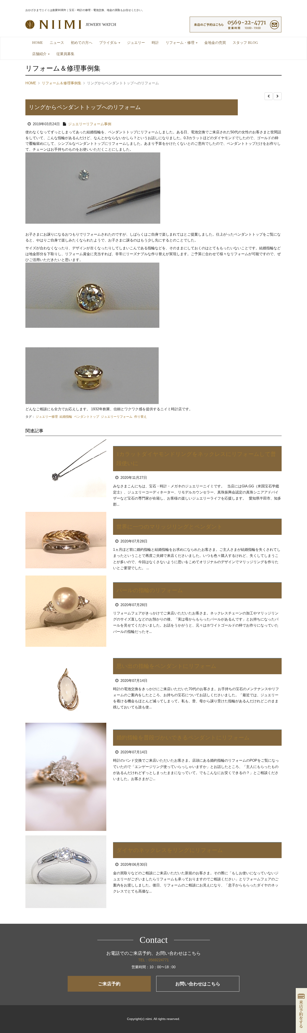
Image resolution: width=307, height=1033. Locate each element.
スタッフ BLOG (245, 43)
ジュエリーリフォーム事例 (89, 124)
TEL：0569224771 (153, 960)
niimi (148, 1019)
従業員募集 (65, 54)
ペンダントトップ (86, 416)
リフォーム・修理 (180, 43)
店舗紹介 (39, 54)
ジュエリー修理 (47, 416)
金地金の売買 (215, 43)
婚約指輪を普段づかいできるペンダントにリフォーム (183, 738)
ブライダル (108, 43)
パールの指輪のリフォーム (149, 590)
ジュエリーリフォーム (116, 416)
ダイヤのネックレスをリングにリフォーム (169, 850)
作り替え (140, 416)
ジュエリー (136, 43)
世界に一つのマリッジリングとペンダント (169, 527)
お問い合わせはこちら (197, 983)
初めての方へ (81, 43)
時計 (155, 43)
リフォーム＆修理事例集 (61, 83)
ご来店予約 (109, 983)
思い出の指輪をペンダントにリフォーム (166, 666)
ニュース (57, 43)
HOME (37, 43)
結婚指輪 (66, 416)
